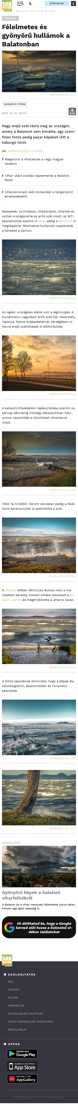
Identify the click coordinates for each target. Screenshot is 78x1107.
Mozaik (10, 18)
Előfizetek (57, 3)
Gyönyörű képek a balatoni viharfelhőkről (31, 895)
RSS (10, 981)
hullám (38, 11)
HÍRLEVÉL (14, 989)
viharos (10, 590)
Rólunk (13, 997)
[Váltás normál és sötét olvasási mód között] (30, 3)
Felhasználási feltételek (25, 1013)
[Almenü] (20, 3)
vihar (51, 11)
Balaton (23, 11)
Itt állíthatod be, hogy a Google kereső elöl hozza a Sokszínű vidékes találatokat (44, 927)
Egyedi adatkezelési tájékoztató (30, 1021)
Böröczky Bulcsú (63, 95)
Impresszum (16, 1005)
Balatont (65, 221)
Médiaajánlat (17, 1029)
